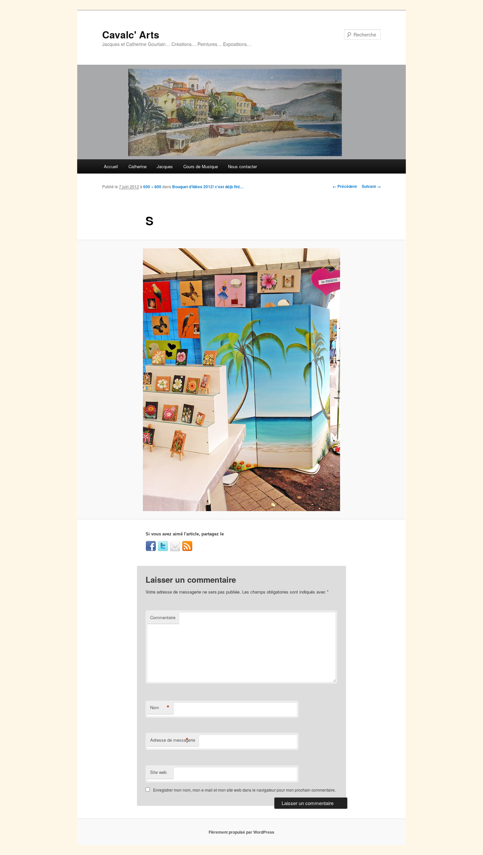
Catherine (137, 166)
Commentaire (162, 617)
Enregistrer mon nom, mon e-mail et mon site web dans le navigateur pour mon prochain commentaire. (244, 790)
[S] (241, 379)
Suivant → (371, 186)
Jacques (165, 166)
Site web (158, 772)
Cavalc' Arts (130, 34)
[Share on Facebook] (151, 546)
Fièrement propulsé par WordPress (241, 832)
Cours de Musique (200, 166)
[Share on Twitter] (163, 546)
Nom (160, 707)
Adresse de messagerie (172, 740)
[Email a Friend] (175, 546)
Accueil (111, 166)
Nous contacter (242, 166)
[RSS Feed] (187, 546)
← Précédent (345, 186)
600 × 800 (152, 187)
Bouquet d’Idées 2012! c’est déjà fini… (207, 187)
